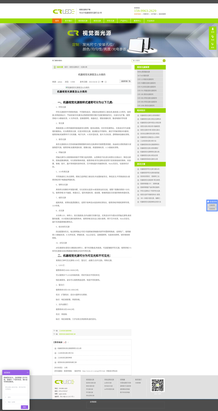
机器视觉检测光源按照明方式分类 (69, 348)
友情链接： (94, 402)
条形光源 (97, 21)
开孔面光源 (89, 389)
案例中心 (137, 21)
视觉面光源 (82, 21)
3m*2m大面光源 (143, 75)
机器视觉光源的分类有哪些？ (150, 115)
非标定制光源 (90, 395)
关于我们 (154, 14)
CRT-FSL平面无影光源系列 (146, 90)
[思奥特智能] (64, 14)
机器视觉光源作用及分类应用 (150, 123)
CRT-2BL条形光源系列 (145, 94)
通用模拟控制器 (125, 389)
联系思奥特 (162, 14)
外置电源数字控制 (125, 383)
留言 (212, 47)
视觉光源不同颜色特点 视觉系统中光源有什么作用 (151, 194)
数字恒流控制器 (125, 392)
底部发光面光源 (91, 383)
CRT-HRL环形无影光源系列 (147, 98)
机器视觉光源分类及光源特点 (150, 119)
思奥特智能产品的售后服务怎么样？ (151, 187)
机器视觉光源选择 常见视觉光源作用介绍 (151, 180)
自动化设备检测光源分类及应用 (151, 133)
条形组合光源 (108, 386)
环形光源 (110, 21)
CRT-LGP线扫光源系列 (145, 79)
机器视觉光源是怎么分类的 (149, 137)
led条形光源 (107, 383)
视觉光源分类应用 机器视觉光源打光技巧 (151, 126)
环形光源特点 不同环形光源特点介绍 (151, 191)
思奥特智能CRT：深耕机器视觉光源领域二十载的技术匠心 (151, 184)
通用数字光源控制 (125, 386)
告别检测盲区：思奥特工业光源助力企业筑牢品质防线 (151, 176)
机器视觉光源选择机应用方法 (150, 202)
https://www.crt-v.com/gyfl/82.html (93, 371)
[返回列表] (125, 82)
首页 (57, 21)
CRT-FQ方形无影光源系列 (146, 87)
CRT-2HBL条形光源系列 (145, 105)
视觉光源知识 (74, 67)
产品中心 (124, 21)
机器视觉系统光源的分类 (149, 159)
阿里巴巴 (146, 14)
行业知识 (150, 21)
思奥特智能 (137, 14)
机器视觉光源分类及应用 (149, 155)
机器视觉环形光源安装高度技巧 (151, 173)
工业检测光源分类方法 (65, 353)
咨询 (212, 32)
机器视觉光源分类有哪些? (149, 148)
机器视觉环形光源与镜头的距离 (151, 169)
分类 (65, 367)
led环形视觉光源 (109, 389)
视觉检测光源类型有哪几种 (67, 334)
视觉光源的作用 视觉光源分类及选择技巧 (151, 130)
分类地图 (138, 383)
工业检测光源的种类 (65, 331)
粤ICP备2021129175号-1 (67, 396)
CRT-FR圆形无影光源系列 (146, 83)
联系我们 (138, 380)
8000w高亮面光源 (143, 72)
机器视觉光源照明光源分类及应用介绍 (151, 152)
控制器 (122, 380)
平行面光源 (89, 392)
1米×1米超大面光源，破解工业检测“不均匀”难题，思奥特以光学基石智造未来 (151, 198)
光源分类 (84, 67)
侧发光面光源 (90, 386)
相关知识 (141, 110)
